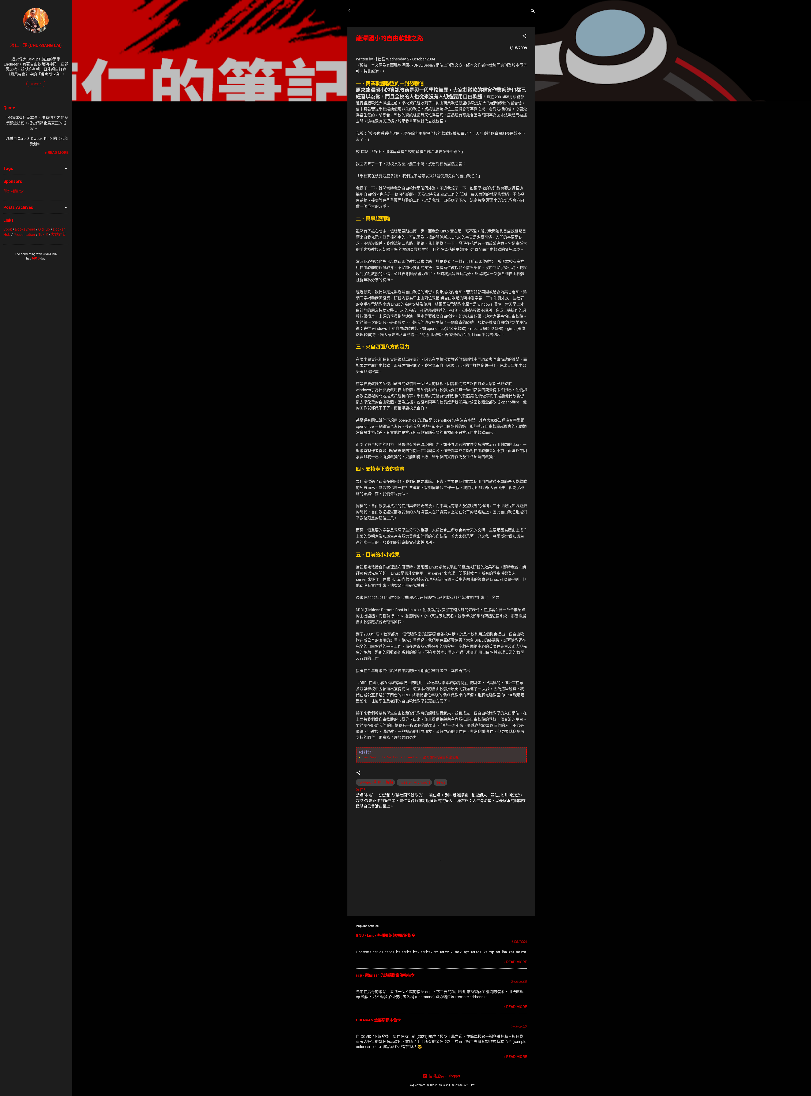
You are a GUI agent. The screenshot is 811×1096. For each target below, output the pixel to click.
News (440, 782)
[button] (524, 36)
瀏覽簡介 (36, 84)
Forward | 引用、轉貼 (375, 782)
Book (7, 229)
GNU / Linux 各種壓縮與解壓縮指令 (385, 935)
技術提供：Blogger (444, 1076)
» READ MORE (515, 962)
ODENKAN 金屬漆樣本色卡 (378, 1020)
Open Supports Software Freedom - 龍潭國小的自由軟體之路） (411, 757)
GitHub (44, 229)
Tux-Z (43, 234)
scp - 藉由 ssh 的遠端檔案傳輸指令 (385, 975)
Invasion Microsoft (414, 782)
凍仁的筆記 (370, 10)
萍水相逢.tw (13, 191)
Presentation (24, 234)
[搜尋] (532, 11)
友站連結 (58, 234)
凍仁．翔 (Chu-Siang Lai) (36, 45)
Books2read (25, 229)
